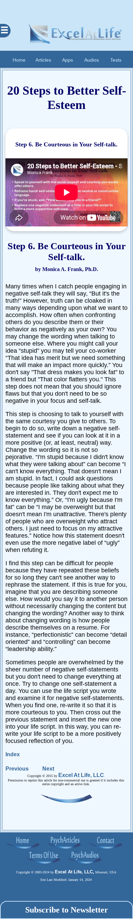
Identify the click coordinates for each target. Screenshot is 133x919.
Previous (17, 769)
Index (12, 754)
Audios (91, 60)
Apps (67, 60)
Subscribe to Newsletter (66, 909)
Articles (43, 60)
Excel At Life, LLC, (74, 871)
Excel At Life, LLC (81, 775)
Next (48, 769)
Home (19, 60)
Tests (115, 60)
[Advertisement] (66, 8)
